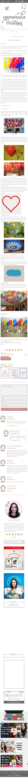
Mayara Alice (15, 431)
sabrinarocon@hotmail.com (12, 425)
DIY (11, 36)
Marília (10, 461)
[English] (19, 1)
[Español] (22, 1)
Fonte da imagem (14, 73)
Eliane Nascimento (15, 446)
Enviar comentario (14, 409)
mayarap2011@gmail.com (15, 440)
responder (2, 421)
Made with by (11, 775)
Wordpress (14, 773)
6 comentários (6, 358)
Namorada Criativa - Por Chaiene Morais (9, 772)
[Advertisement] (14, 630)
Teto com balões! (14, 40)
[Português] (16, 1)
